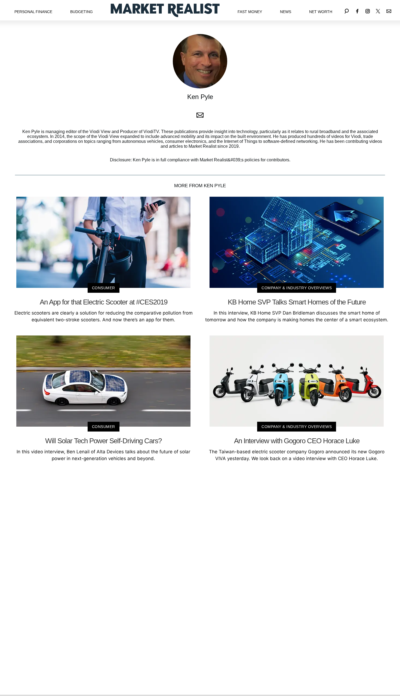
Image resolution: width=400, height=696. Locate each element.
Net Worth (320, 12)
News (285, 12)
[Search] (346, 10)
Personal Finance (33, 12)
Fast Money (250, 12)
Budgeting (81, 12)
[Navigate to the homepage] (165, 10)
